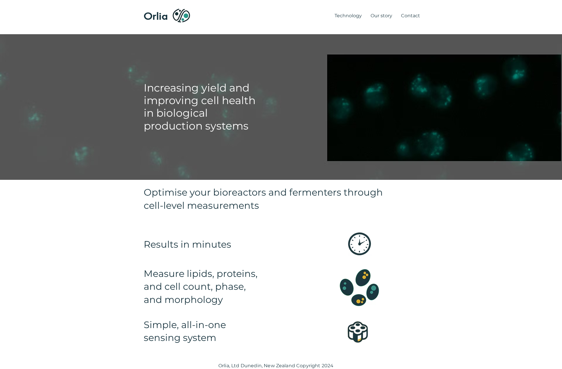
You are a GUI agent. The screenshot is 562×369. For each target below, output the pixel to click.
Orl (151, 15)
